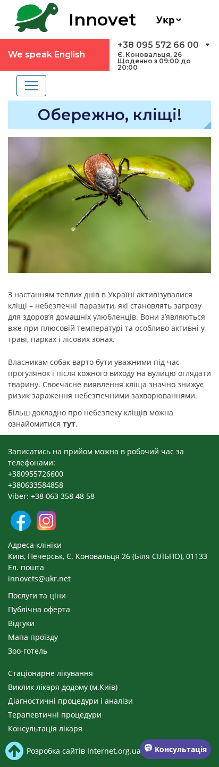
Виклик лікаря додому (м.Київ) (62, 687)
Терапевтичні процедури (55, 715)
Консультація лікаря (45, 728)
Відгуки (21, 623)
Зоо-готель (27, 651)
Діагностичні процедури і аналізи (70, 701)
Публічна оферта (39, 609)
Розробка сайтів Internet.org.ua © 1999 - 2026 (109, 751)
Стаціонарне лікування (50, 673)
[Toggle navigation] (31, 85)
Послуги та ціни (37, 595)
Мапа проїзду (33, 637)
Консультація (180, 749)
